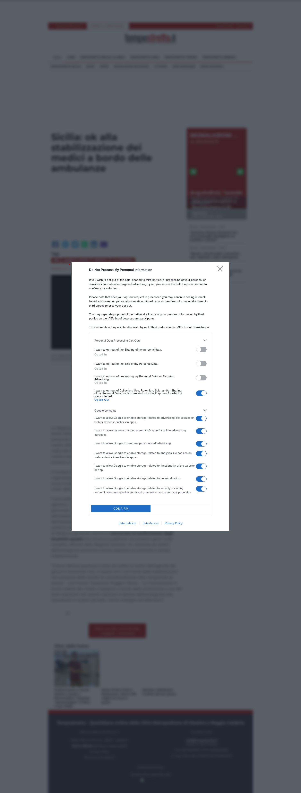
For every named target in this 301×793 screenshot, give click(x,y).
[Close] (221, 270)
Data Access (150, 523)
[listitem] (150, 340)
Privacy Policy (174, 523)
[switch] (201, 349)
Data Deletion (127, 523)
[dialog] (150, 396)
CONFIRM (121, 508)
